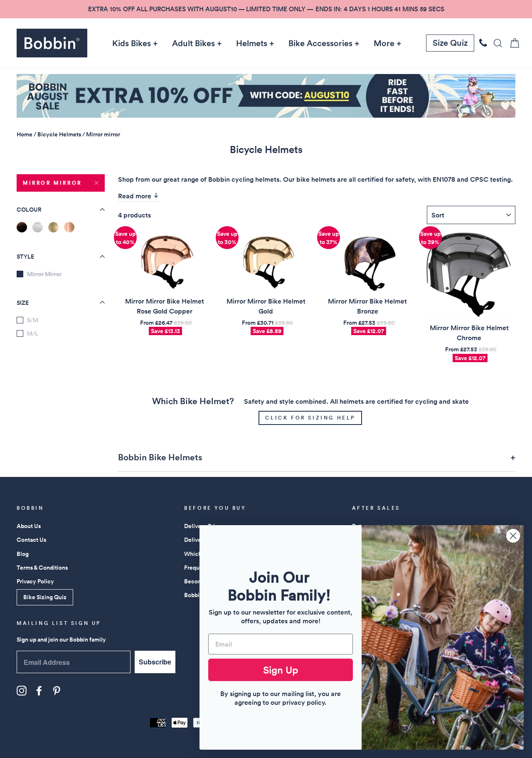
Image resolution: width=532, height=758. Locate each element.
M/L (32, 333)
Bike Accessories (320, 43)
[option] (266, 9)
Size (23, 302)
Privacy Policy (35, 581)
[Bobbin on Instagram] (22, 691)
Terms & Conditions (42, 567)
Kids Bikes (131, 43)
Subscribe (155, 662)
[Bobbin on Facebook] (39, 691)
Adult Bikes (193, 43)
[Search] (495, 43)
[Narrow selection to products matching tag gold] (53, 227)
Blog (23, 554)
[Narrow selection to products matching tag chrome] (37, 227)
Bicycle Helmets (59, 134)
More (384, 43)
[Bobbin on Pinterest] (57, 691)
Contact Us (31, 540)
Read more (135, 196)
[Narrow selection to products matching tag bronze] (22, 227)
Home (24, 134)
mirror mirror (52, 182)
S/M (32, 320)
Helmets (251, 43)
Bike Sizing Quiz (44, 597)
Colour (29, 209)
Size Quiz (450, 43)
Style (25, 256)
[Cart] (512, 43)
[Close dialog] (513, 535)
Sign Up (280, 670)
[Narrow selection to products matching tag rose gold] (69, 227)
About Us (29, 526)
